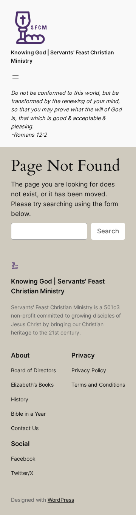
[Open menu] (15, 76)
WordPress (61, 499)
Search (108, 231)
